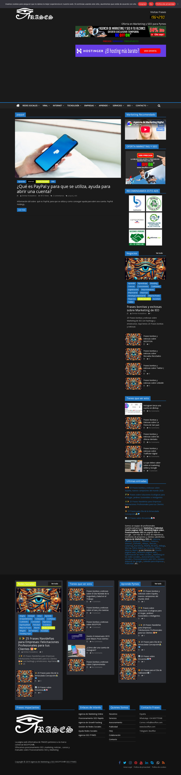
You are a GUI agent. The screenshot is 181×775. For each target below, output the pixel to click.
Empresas (89, 105)
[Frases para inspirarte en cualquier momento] (18, 105)
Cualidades (155, 286)
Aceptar (142, 4)
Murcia (128, 548)
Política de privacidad (142, 767)
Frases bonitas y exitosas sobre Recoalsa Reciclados (152, 353)
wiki (75, 196)
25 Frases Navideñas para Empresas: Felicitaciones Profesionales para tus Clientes (144, 503)
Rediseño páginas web (146, 552)
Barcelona (138, 545)
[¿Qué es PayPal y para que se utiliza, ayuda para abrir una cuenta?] (68, 120)
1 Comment (153, 471)
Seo (129, 105)
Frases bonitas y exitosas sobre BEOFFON (151, 338)
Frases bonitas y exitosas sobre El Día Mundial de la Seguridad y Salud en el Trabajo (98, 595)
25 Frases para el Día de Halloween (150, 671)
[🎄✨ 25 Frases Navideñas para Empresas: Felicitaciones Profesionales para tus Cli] (38, 589)
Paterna (154, 541)
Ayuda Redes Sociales (88, 731)
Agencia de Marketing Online (91, 714)
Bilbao (157, 548)
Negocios (131, 299)
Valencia (156, 539)
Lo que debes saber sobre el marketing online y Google (152, 465)
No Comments (154, 411)
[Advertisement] (90, 82)
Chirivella (137, 543)
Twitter (130, 302)
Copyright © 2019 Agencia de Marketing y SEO (35, 761)
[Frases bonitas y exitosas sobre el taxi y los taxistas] (77, 606)
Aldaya (145, 543)
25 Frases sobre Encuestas (139, 518)
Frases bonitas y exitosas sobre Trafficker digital (151, 451)
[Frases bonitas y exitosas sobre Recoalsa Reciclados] (133, 349)
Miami (135, 550)
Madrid (147, 545)
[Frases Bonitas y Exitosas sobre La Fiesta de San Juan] (134, 418)
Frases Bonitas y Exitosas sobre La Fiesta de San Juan (151, 422)
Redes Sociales (30, 105)
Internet (57, 105)
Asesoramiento (115, 722)
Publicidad (129, 563)
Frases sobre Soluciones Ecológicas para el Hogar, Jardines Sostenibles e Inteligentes (150, 612)
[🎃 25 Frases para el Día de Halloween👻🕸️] (128, 669)
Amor (39, 616)
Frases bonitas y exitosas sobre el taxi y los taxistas (98, 609)
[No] (177, 4)
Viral (45, 105)
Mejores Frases (154, 296)
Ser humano (33, 631)
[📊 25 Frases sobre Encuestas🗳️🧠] (25, 686)
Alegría (22, 616)
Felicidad (36, 625)
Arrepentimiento (26, 619)
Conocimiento (143, 286)
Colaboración (114, 735)
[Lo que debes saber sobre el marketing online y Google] (134, 461)
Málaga (162, 545)
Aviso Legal (127, 767)
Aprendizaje (142, 283)
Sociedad (156, 299)
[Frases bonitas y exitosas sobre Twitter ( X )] (133, 364)
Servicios (117, 105)
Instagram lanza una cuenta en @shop (152, 406)
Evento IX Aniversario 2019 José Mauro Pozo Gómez (98, 637)
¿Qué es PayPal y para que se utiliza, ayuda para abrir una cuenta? (63, 188)
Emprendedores (148, 289)
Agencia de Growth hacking (90, 722)
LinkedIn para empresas (153, 561)
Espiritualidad (25, 625)
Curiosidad (35, 622)
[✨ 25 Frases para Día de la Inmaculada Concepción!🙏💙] (25, 671)
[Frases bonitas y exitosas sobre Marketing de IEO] (145, 259)
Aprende (103, 105)
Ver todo (159, 253)
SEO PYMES (71, 761)
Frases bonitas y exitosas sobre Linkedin (154, 381)
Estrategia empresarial (136, 296)
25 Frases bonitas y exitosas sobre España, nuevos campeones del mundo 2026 (149, 595)
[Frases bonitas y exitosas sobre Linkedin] (133, 379)
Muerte (36, 628)
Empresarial (132, 293)
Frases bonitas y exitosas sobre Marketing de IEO (144, 308)
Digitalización (133, 289)
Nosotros (113, 714)
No (151, 4)
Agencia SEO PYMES (87, 735)
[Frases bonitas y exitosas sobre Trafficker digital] (134, 447)
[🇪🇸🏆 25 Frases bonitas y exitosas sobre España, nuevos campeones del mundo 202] (128, 589)
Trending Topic (25, 634)
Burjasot (136, 541)
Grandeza (46, 625)
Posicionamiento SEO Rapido (91, 718)
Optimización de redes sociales (138, 554)
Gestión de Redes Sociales (90, 726)
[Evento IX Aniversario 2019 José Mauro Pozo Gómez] (77, 635)
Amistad (31, 616)
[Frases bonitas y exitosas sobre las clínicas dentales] (134, 433)
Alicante (154, 545)
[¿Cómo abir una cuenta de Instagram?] (77, 646)
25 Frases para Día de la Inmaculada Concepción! (46, 674)
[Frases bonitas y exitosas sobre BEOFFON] (133, 335)
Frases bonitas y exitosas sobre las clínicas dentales (151, 436)
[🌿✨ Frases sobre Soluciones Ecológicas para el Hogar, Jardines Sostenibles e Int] (128, 606)
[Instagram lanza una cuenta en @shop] (134, 404)
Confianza (51, 619)
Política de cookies (159, 767)
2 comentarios (58, 196)
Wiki (52, 181)
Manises (128, 543)
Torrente (145, 541)
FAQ (111, 731)
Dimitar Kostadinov (29, 196)
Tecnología (73, 105)
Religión (23, 631)
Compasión (39, 619)
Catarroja (129, 545)
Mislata (128, 541)
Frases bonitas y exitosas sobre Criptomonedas (97, 663)
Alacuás (153, 543)
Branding (153, 283)
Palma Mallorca (138, 548)
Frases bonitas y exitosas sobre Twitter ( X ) (154, 368)
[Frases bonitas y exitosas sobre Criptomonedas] (77, 660)
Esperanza (47, 622)
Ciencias (131, 286)
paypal (70, 196)
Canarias (150, 548)
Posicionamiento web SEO (144, 559)
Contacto (141, 105)
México (128, 550)
